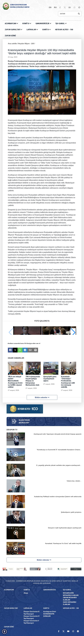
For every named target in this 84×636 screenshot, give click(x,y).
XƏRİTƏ (45, 30)
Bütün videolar (43, 560)
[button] (73, 332)
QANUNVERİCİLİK (43, 23)
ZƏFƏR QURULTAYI (13, 30)
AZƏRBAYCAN (11, 23)
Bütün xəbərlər (41, 397)
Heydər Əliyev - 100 (26, 44)
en (50, 7)
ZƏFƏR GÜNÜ (10, 36)
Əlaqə (26, 593)
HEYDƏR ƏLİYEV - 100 (64, 30)
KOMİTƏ (25, 23)
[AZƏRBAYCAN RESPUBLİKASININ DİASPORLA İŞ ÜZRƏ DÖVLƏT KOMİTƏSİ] (6, 6)
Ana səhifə (12, 44)
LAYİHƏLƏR (31, 30)
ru (55, 7)
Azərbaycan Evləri (49, 611)
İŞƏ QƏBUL (60, 23)
